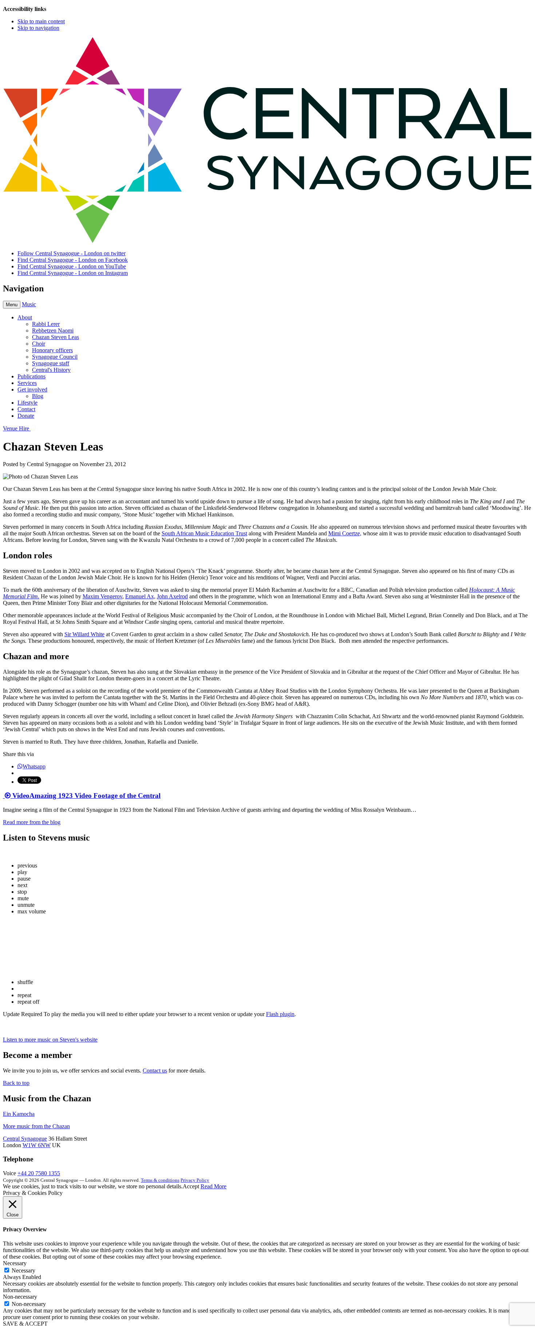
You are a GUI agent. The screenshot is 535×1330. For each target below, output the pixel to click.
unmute (26, 905)
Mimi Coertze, (344, 533)
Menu (11, 304)
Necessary (23, 1270)
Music (29, 304)
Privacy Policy (195, 1180)
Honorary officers (52, 350)
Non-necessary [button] (20, 1297)
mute (23, 898)
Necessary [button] (15, 1263)
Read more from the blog (31, 822)
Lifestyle (27, 403)
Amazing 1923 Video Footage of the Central (85, 795)
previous (27, 865)
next (22, 885)
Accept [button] (191, 1186)
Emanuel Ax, (140, 596)
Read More (213, 1186)
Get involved (32, 389)
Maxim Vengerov (102, 596)
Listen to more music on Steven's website (50, 1039)
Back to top (16, 1083)
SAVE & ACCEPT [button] (25, 1324)
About (24, 317)
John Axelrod (172, 596)
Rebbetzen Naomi (53, 330)
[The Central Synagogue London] (267, 241)
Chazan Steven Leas (55, 337)
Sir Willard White (84, 634)
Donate (25, 416)
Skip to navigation (38, 28)
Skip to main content (41, 21)
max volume (31, 911)
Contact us (155, 1070)
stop (22, 892)
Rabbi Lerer (46, 324)
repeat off (28, 1002)
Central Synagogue (25, 1139)
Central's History (51, 370)
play (22, 872)
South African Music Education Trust (204, 533)
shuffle (25, 982)
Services (27, 383)
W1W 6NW (37, 1145)
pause (24, 878)
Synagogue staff (50, 363)
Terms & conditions (160, 1180)
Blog (37, 396)
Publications (31, 376)
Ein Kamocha (19, 1114)
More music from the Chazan (36, 1126)
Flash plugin (280, 1014)
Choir (38, 344)
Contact (26, 409)
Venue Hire (17, 428)
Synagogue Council (55, 357)
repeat (24, 995)
